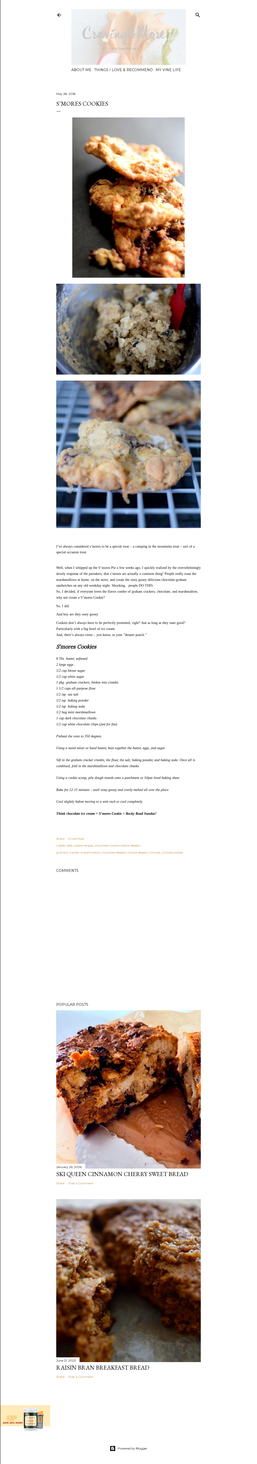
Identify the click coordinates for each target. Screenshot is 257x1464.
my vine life (168, 70)
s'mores (154, 852)
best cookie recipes (80, 845)
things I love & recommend (123, 70)
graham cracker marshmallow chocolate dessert (91, 852)
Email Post (76, 839)
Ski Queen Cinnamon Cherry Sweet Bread (122, 1174)
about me (81, 70)
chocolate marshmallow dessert (117, 845)
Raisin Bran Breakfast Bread (102, 1367)
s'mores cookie (172, 852)
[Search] (198, 14)
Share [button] (60, 839)
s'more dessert (137, 852)
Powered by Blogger (132, 1448)
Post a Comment (80, 1183)
